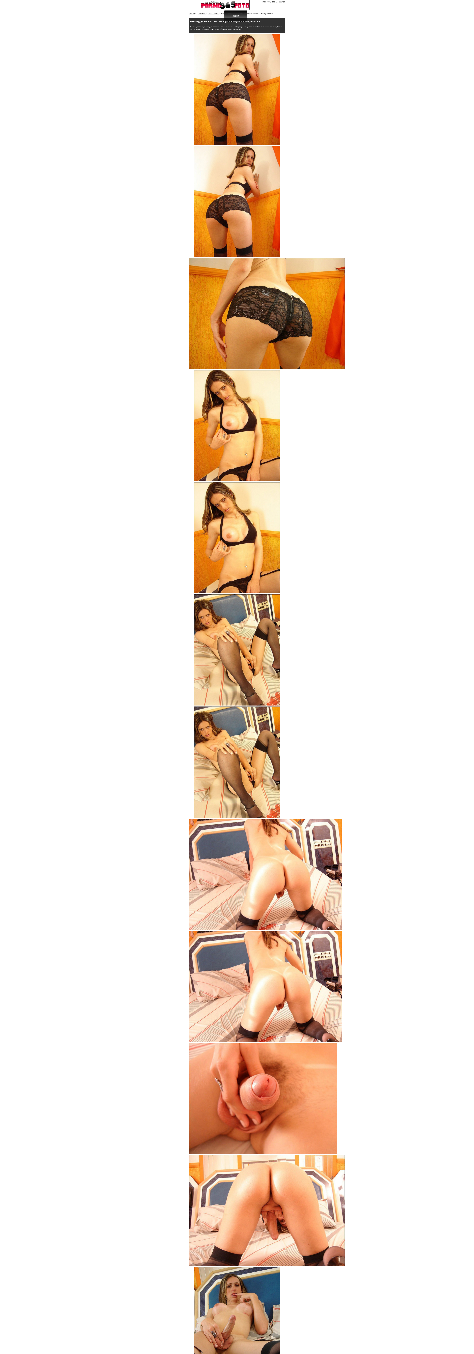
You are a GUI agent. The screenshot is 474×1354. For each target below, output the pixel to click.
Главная (235, 16)
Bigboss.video (268, 2)
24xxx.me (280, 2)
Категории (202, 14)
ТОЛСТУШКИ (213, 14)
